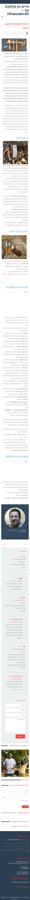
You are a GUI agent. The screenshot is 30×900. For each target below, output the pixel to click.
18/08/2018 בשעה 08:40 (18, 559)
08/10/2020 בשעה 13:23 (18, 600)
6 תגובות (7, 33)
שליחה (25, 806)
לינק (19, 432)
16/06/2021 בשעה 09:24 (16, 679)
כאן (6, 583)
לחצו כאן (11, 271)
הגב (20, 556)
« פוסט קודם (26, 544)
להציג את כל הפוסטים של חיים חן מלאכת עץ (16, 531)
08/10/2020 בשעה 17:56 (16, 622)
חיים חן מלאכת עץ (21, 33)
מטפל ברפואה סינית (13, 839)
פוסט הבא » (3, 544)
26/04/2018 (15, 33)
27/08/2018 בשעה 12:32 (16, 581)
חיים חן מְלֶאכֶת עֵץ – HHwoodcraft (17, 10)
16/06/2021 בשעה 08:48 (18, 649)
